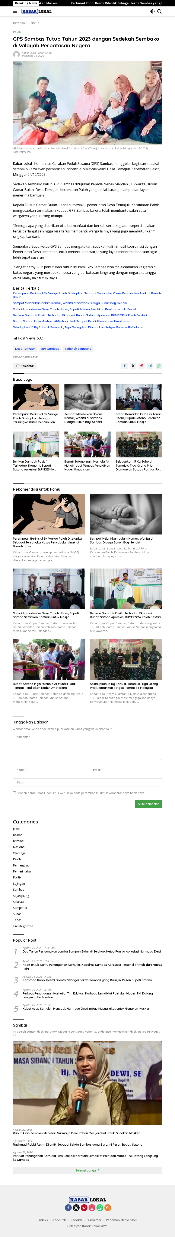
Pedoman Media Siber (121, 1220)
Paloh (17, 32)
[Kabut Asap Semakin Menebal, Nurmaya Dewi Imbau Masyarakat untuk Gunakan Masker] (87, 1083)
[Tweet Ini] (133, 366)
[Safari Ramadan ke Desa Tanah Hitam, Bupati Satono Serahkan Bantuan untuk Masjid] (139, 397)
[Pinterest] (84, 1208)
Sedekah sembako (78, 349)
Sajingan (19, 883)
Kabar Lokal (29, 53)
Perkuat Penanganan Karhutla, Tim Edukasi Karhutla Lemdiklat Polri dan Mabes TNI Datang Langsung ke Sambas (88, 995)
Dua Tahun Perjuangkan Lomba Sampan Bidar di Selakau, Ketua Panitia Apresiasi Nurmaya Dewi (92, 951)
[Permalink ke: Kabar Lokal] (16, 54)
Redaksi (76, 1220)
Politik (17, 877)
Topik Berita (45, 53)
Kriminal (18, 841)
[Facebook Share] (124, 366)
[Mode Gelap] (152, 11)
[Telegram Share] (150, 366)
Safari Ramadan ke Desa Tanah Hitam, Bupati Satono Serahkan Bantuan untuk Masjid (74, 309)
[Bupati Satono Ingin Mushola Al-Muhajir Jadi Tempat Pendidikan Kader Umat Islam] (87, 444)
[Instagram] (92, 1208)
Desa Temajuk (25, 349)
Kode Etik (59, 1220)
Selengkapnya (86, 1170)
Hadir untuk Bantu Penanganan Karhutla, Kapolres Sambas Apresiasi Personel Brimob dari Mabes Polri (92, 967)
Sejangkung (21, 896)
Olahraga (19, 853)
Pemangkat (21, 865)
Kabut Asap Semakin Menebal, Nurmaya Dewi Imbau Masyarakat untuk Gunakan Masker (86, 1009)
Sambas (18, 889)
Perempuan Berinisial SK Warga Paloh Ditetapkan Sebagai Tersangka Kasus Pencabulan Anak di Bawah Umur (87, 295)
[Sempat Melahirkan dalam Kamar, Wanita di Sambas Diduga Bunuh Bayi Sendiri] (87, 397)
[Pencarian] (159, 11)
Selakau (18, 902)
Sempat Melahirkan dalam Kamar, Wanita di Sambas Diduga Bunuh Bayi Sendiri (70, 303)
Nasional (19, 847)
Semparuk (20, 908)
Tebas (17, 920)
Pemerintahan (22, 871)
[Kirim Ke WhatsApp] (159, 366)
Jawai (16, 829)
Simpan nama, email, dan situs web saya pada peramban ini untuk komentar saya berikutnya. (81, 793)
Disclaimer (94, 1220)
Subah (17, 914)
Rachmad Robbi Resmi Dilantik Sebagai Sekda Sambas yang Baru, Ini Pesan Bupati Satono (94, 3)
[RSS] (107, 1208)
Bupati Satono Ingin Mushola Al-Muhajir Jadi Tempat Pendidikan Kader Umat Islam (71, 321)
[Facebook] (68, 1208)
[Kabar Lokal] (36, 11)
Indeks (43, 1220)
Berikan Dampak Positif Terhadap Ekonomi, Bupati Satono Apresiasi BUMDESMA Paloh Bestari (80, 315)
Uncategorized (23, 926)
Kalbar (17, 835)
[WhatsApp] (99, 1208)
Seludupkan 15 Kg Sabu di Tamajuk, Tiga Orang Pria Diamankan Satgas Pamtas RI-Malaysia (78, 327)
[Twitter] (76, 1208)
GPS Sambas (50, 349)
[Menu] (16, 11)
